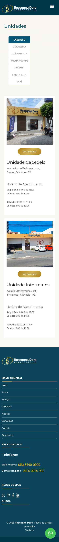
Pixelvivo (29, 530)
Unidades (7, 406)
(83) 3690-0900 (29, 464)
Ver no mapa (29, 151)
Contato (6, 428)
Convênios (7, 420)
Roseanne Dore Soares (19, 363)
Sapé (19, 81)
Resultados (8, 435)
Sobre (5, 392)
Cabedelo (19, 39)
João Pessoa (19, 53)
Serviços (6, 399)
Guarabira (19, 46)
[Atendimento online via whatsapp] (50, 533)
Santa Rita (19, 74)
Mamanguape (19, 60)
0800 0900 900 (33, 471)
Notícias (6, 413)
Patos (19, 67)
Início (4, 385)
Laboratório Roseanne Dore (19, 11)
